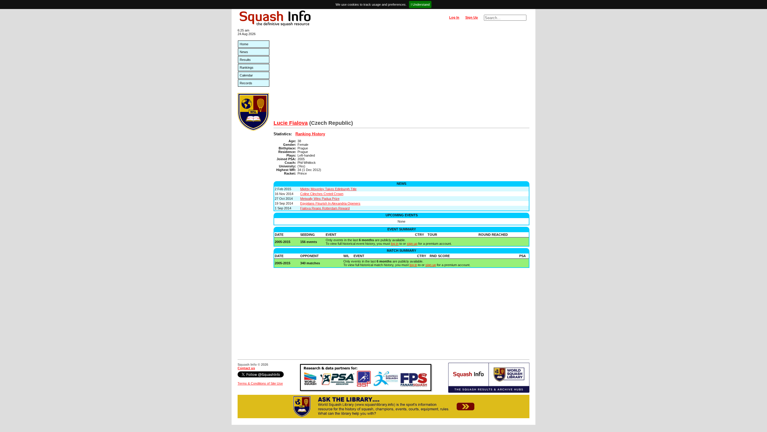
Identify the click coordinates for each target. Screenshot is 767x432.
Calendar (246, 75)
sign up (412, 243)
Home (244, 44)
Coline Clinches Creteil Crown (321, 194)
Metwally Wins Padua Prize (319, 198)
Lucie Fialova (291, 123)
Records (246, 83)
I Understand (420, 4)
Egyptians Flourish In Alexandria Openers (330, 203)
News (244, 52)
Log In (454, 17)
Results (245, 60)
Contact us (246, 368)
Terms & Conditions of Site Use (260, 383)
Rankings (246, 67)
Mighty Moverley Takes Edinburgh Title (328, 189)
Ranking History (310, 134)
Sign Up (471, 17)
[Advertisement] (401, 75)
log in (394, 243)
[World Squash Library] (253, 129)
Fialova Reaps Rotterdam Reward (325, 208)
